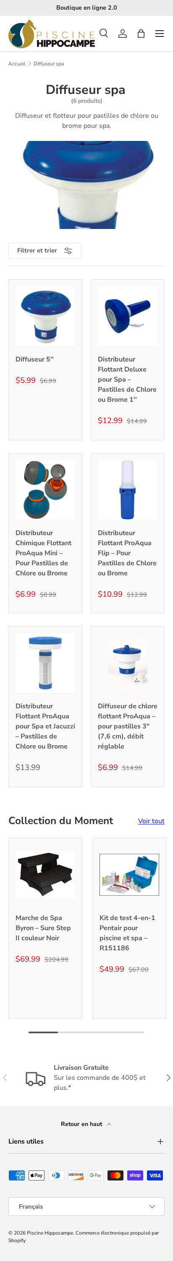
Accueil (17, 63)
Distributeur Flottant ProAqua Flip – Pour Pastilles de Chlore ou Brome (127, 553)
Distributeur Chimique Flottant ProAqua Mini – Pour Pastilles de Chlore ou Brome (43, 553)
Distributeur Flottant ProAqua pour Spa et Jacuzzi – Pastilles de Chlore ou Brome (45, 726)
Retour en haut (82, 1124)
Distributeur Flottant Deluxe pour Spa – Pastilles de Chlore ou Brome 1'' (127, 379)
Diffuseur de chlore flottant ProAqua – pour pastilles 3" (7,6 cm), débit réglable (127, 726)
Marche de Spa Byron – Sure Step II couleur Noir (43, 928)
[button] (141, 33)
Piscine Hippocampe (50, 1233)
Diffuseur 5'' (35, 359)
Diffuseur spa (49, 63)
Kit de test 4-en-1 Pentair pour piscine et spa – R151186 (127, 933)
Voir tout (151, 821)
